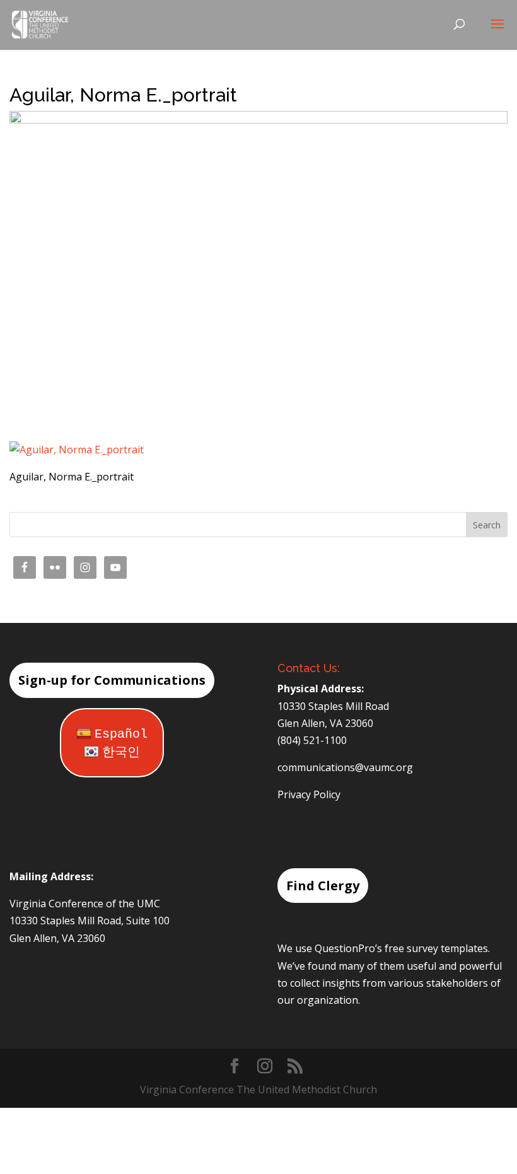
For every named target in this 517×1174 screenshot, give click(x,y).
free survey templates (436, 948)
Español (121, 734)
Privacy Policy (308, 794)
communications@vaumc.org (345, 767)
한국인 (121, 752)
